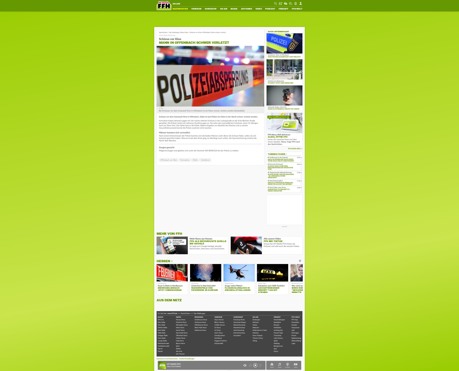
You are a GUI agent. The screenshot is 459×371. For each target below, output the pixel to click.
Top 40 (160, 349)
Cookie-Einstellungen (186, 359)
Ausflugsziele (278, 330)
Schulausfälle (218, 343)
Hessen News (180, 320)
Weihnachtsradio (163, 343)
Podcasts (256, 333)
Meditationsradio (163, 346)
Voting (255, 341)
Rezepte (276, 325)
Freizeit (283, 9)
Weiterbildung (296, 341)
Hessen (163, 261)
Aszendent (237, 335)
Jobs (293, 330)
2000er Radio (162, 327)
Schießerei (205, 160)
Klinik (195, 160)
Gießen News (180, 338)
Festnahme (185, 160)
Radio (160, 317)
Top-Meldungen (174, 32)
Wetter (290, 3)
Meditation (277, 327)
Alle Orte (179, 351)
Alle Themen (180, 354)
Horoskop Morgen (239, 322)
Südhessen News (200, 330)
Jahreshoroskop (238, 330)
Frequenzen (295, 327)
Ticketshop (277, 335)
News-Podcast (257, 335)
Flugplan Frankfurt (220, 341)
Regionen (199, 317)
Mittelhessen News (201, 325)
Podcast (270, 9)
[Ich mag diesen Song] (251, 365)
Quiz (275, 349)
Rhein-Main (184, 32)
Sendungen (256, 320)
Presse (294, 335)
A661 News (218, 333)
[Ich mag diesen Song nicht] (260, 365)
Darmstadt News (182, 333)
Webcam (295, 3)
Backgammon (278, 346)
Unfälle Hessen (219, 325)
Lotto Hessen (278, 338)
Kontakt (294, 325)
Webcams (256, 327)
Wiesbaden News (182, 325)
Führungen (295, 333)
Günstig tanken (219, 335)
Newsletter (295, 322)
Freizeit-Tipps (278, 333)
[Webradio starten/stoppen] (255, 365)
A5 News (217, 330)
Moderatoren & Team (260, 330)
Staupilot (285, 3)
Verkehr (196, 9)
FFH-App (295, 320)
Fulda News (180, 341)
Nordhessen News (201, 320)
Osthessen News (200, 322)
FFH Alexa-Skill (294, 149)
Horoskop (211, 9)
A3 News (217, 327)
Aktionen (246, 9)
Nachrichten (180, 9)
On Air (223, 9)
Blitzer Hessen (219, 322)
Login (293, 343)
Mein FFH (300, 3)
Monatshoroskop (239, 327)
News (178, 317)
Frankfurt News (181, 322)
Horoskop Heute (239, 320)
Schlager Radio (163, 335)
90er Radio (161, 325)
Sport (178, 346)
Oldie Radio (161, 333)
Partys (276, 351)
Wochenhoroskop (239, 325)
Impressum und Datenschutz (167, 359)
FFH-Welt (297, 9)
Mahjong (277, 343)
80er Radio (161, 322)
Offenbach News (181, 335)
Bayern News (180, 343)
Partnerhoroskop (239, 333)
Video (258, 9)
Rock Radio (161, 330)
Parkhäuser (218, 338)
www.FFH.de (172, 313)
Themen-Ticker (276, 154)
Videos (255, 325)
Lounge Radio (162, 341)
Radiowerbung (296, 338)
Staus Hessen (219, 320)
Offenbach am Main (168, 160)
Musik (234, 9)
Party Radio (162, 338)
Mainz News (180, 327)
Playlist (280, 3)
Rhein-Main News (201, 327)
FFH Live (161, 320)
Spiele (276, 341)
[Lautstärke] (245, 365)
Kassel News (180, 330)
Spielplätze (277, 322)
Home (272, 367)
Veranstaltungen (279, 320)
